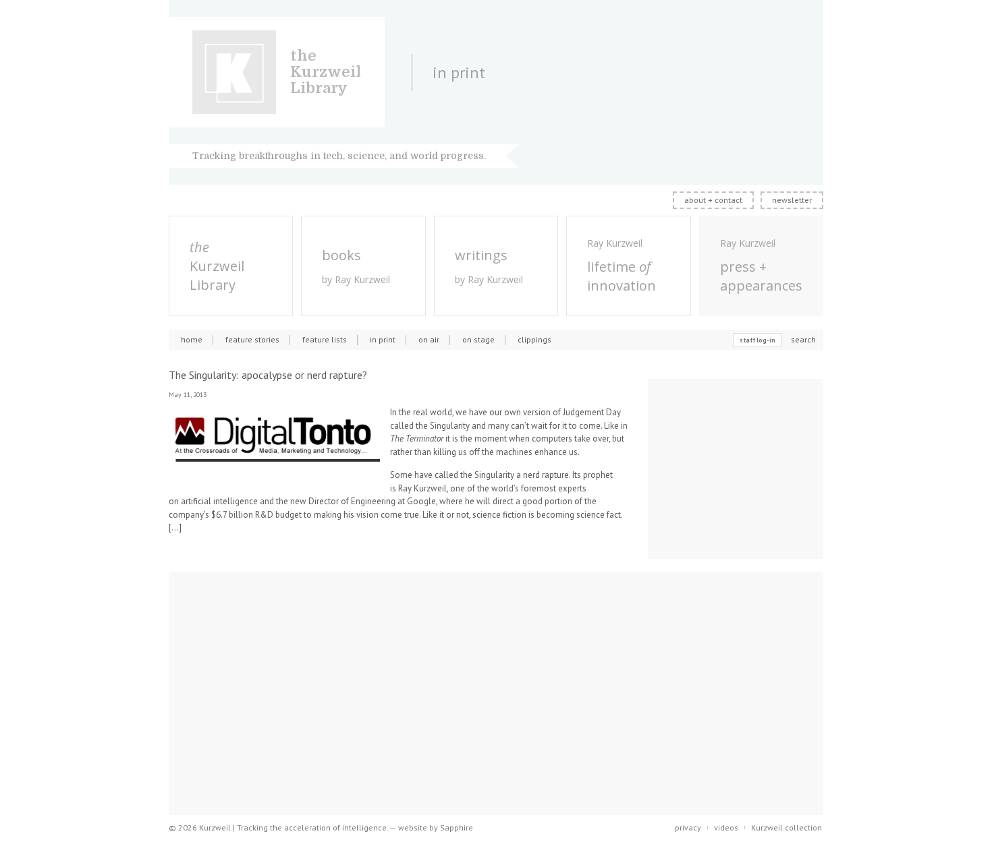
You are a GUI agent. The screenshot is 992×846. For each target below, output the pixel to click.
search (803, 339)
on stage (478, 339)
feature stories (252, 339)
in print (382, 339)
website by (435, 827)
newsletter (792, 200)
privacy (688, 827)
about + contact (713, 200)
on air (428, 339)
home (191, 339)
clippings (534, 339)
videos (726, 827)
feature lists (324, 339)
